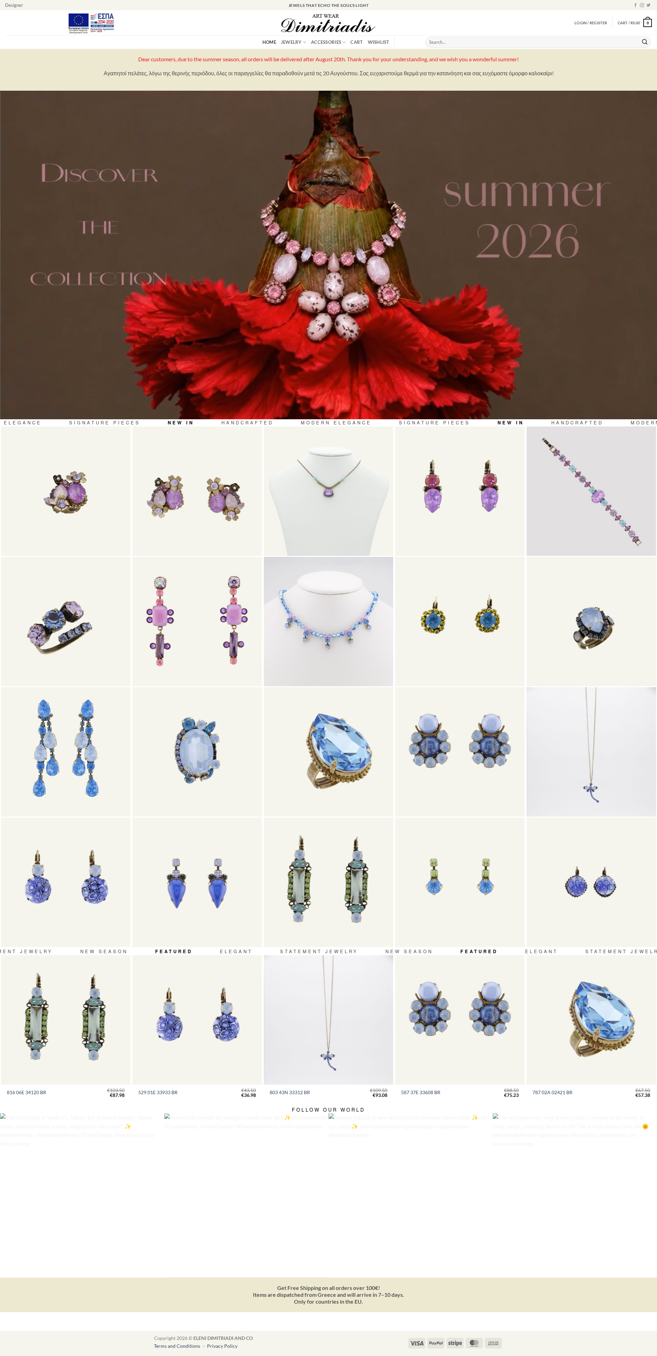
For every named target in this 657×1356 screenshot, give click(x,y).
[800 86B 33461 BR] (591, 491)
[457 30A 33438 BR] (591, 621)
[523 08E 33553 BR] (460, 882)
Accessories (326, 42)
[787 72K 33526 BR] (197, 752)
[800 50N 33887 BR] (328, 621)
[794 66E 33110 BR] (197, 621)
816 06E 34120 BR (26, 1092)
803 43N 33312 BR (290, 1092)
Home (269, 42)
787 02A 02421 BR (552, 1092)
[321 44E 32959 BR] (591, 882)
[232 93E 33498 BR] (65, 752)
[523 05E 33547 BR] (197, 882)
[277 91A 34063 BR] (65, 621)
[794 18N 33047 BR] (328, 491)
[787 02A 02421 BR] (328, 752)
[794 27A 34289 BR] (65, 491)
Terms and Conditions (177, 1346)
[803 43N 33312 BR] (591, 752)
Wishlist (378, 42)
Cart (356, 42)
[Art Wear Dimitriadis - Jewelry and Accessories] (328, 23)
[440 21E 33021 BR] (460, 491)
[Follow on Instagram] (642, 5)
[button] (635, 22)
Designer (14, 5)
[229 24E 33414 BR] (460, 621)
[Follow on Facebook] (635, 5)
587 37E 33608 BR (420, 1092)
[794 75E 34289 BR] (197, 491)
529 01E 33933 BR (158, 1092)
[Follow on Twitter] (648, 5)
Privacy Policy (222, 1346)
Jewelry (291, 42)
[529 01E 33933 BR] (65, 882)
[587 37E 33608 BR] (460, 752)
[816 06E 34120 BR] (328, 882)
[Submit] (644, 42)
